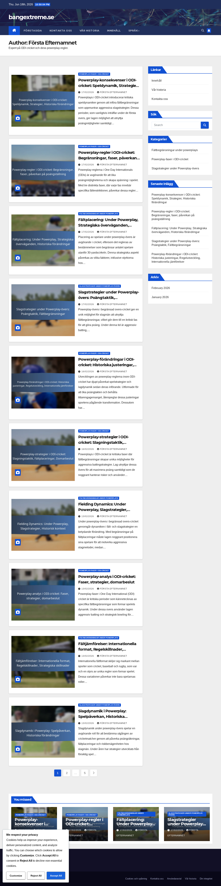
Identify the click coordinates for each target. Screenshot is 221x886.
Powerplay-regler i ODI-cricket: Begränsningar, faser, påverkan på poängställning (107, 158)
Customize (16, 875)
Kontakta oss (61, 30)
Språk (133, 30)
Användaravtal (174, 878)
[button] (202, 30)
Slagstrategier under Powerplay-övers (99, 286)
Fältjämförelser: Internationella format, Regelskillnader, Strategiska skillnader (107, 649)
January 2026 (160, 297)
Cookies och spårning (136, 878)
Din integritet (206, 878)
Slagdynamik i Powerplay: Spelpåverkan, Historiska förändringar (102, 716)
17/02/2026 (88, 92)
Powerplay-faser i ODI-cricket (94, 74)
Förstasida (33, 30)
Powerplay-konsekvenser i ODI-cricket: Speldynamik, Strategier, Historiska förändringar (108, 85)
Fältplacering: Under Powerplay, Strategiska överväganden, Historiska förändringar (108, 225)
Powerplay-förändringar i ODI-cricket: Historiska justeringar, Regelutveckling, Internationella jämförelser (176, 258)
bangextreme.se (31, 17)
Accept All (56, 875)
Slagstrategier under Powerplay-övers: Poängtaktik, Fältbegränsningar (108, 298)
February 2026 (161, 288)
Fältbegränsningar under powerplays (98, 214)
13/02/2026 (88, 516)
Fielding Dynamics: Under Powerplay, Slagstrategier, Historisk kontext (102, 510)
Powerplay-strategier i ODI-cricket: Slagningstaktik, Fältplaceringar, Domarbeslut (105, 442)
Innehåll (114, 30)
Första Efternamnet (113, 92)
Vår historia (89, 30)
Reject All (36, 875)
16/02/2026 (88, 371)
